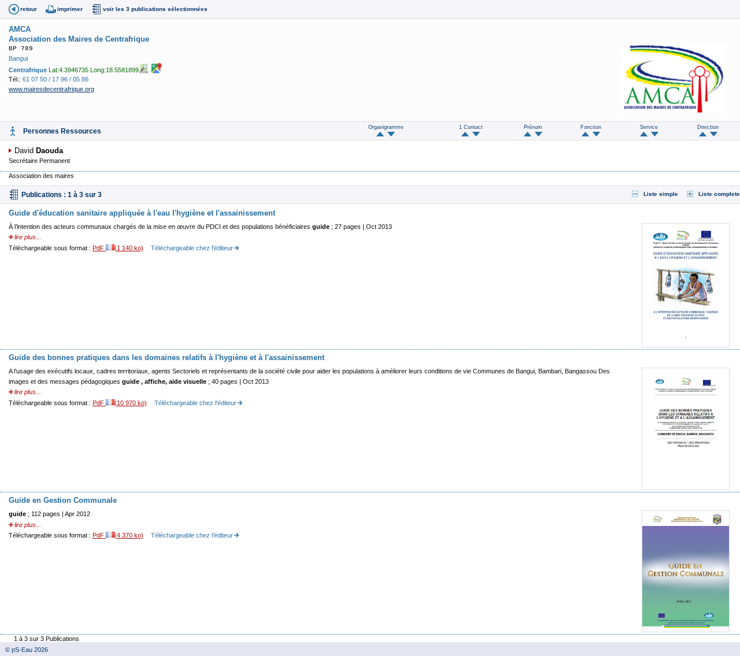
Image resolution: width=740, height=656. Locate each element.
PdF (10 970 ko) (119, 402)
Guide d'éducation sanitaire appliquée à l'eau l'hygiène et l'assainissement (142, 213)
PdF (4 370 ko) (117, 535)
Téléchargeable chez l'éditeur (192, 247)
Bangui (18, 58)
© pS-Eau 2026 (24, 649)
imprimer (70, 9)
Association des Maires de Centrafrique (79, 39)
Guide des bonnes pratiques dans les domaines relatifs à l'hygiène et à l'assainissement (166, 357)
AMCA (20, 29)
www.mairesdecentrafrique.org (51, 89)
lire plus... (27, 237)
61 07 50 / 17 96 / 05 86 (55, 79)
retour (28, 9)
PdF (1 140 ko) (117, 247)
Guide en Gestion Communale (63, 500)
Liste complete (719, 194)
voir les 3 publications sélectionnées (155, 9)
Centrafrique (28, 69)
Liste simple (660, 194)
